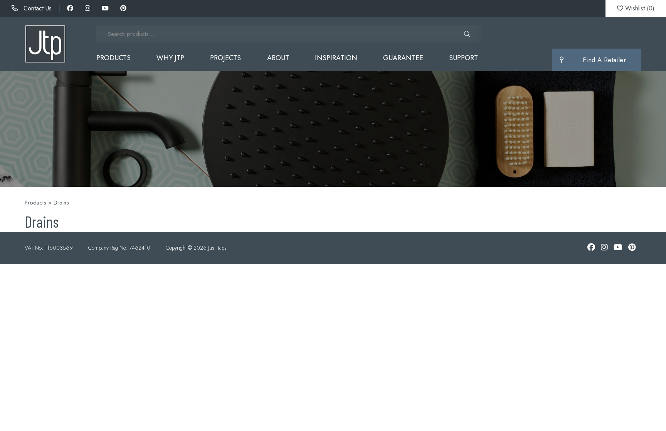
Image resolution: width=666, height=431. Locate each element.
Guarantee (403, 58)
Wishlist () (638, 8)
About (278, 58)
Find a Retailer (604, 59)
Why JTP (170, 58)
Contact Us (37, 8)
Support (463, 58)
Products (113, 58)
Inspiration (336, 58)
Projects (225, 58)
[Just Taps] (45, 44)
